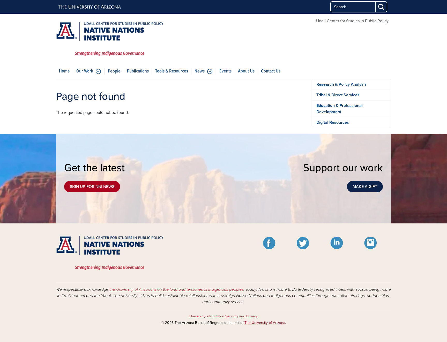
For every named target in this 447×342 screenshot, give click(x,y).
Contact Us (270, 71)
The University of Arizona (264, 323)
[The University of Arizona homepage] (90, 7)
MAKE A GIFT (365, 186)
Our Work (84, 71)
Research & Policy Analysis (341, 84)
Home (64, 71)
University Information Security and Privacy (223, 316)
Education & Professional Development (339, 108)
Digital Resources (332, 122)
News (200, 71)
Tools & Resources (171, 71)
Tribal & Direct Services (338, 95)
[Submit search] (381, 6)
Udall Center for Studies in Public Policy (352, 21)
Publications (138, 71)
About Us (246, 71)
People (114, 71)
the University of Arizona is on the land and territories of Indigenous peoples (176, 289)
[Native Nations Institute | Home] (109, 39)
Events (225, 71)
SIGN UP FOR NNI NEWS (92, 186)
